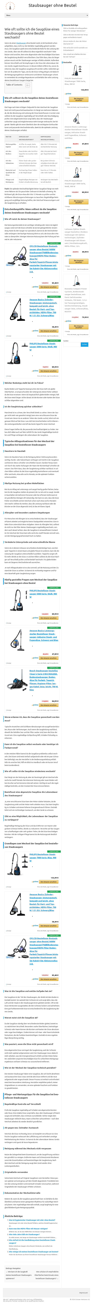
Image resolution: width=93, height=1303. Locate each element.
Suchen (65, 341)
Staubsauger (21, 43)
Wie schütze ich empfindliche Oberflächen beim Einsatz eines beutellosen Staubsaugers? (46, 1275)
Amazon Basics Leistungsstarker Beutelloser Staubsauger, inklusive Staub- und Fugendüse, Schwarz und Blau (76, 132)
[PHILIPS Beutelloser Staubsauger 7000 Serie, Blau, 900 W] (76, 70)
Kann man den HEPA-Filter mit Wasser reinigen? (28, 1229)
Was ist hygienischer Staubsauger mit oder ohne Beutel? (32, 1220)
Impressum (83, 1293)
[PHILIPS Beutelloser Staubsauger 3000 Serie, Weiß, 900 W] (76, 172)
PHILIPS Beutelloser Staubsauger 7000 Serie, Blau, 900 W (43, 857)
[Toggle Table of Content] (26, 85)
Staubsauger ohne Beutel (53, 5)
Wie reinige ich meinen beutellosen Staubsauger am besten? (33, 1252)
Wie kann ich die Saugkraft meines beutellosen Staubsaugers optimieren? (19, 1275)
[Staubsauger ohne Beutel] (9, 10)
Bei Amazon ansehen (49, 287)
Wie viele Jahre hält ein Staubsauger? (24, 1234)
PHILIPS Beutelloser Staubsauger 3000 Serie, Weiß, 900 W (43, 346)
